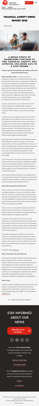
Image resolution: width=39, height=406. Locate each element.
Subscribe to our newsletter (18, 330)
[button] (36, 2)
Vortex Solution (22, 399)
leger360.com (6, 293)
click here (16, 250)
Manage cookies (19, 403)
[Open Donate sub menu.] (31, 2)
